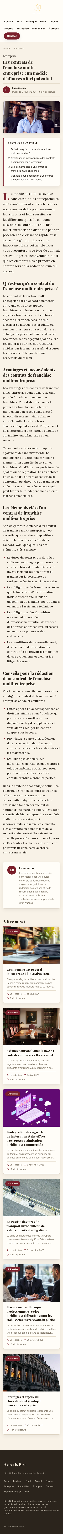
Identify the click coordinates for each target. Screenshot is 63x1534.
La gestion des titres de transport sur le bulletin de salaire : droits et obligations (27, 1226)
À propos (53, 28)
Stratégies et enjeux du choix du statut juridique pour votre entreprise (24, 1401)
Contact (12, 35)
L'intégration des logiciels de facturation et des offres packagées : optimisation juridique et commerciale (26, 1138)
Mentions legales (12, 1491)
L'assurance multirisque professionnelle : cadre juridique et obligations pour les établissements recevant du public (31, 1313)
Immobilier (38, 28)
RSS (27, 1491)
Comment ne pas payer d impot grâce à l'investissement (28, 971)
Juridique (31, 21)
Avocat (54, 21)
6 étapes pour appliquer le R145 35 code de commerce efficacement (30, 1053)
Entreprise (23, 28)
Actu (19, 21)
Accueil (8, 21)
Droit (43, 21)
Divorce (8, 28)
